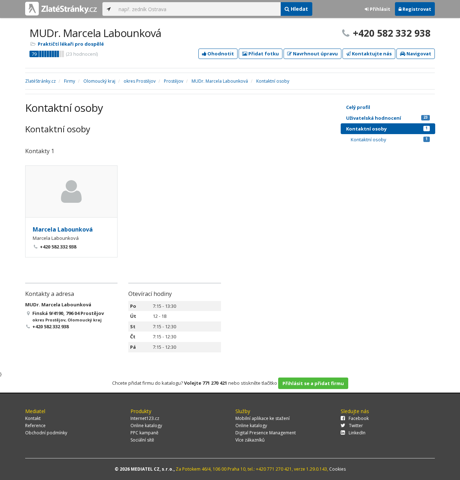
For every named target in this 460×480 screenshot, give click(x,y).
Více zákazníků (249, 440)
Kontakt (33, 418)
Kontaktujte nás (371, 53)
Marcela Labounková (63, 229)
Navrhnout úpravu (315, 53)
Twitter (356, 425)
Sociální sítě (142, 440)
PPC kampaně (144, 433)
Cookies (337, 469)
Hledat (298, 8)
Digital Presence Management (265, 433)
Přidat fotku (263, 53)
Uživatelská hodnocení (387, 118)
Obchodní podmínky (46, 433)
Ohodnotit (220, 53)
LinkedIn (357, 433)
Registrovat (416, 9)
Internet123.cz (144, 418)
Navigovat (418, 53)
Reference (35, 425)
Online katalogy (146, 425)
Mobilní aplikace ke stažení (262, 418)
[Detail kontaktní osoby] (71, 192)
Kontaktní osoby (387, 128)
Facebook (359, 418)
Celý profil (358, 107)
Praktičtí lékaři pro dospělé (71, 44)
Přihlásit (379, 9)
